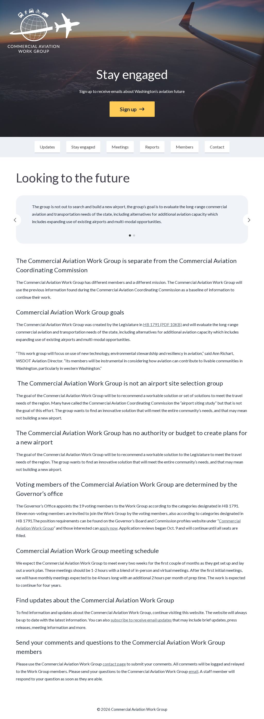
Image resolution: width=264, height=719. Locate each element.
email (193, 671)
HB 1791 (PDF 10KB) (162, 324)
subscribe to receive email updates (141, 619)
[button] (130, 235)
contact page (114, 663)
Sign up (128, 109)
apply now (109, 527)
